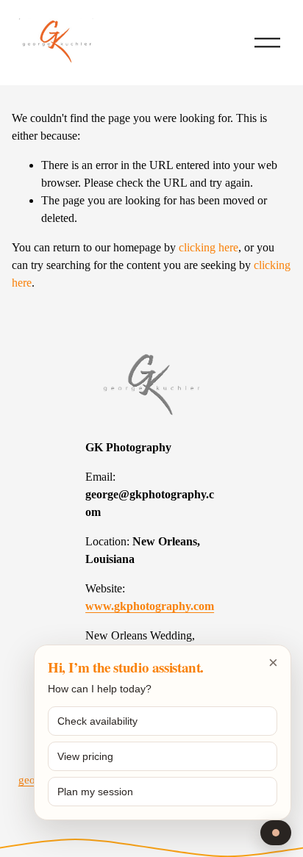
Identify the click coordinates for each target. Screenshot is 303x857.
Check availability (97, 721)
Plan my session (95, 791)
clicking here (208, 247)
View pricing (85, 756)
